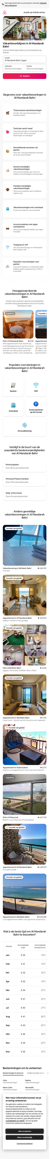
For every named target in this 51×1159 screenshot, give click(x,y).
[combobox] (24, 60)
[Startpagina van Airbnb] (4, 12)
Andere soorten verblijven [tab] (37, 1073)
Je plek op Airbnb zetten (34, 12)
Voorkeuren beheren (25, 1144)
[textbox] (14, 68)
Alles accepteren (24, 1131)
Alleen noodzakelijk (24, 1137)
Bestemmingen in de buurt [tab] (13, 1073)
